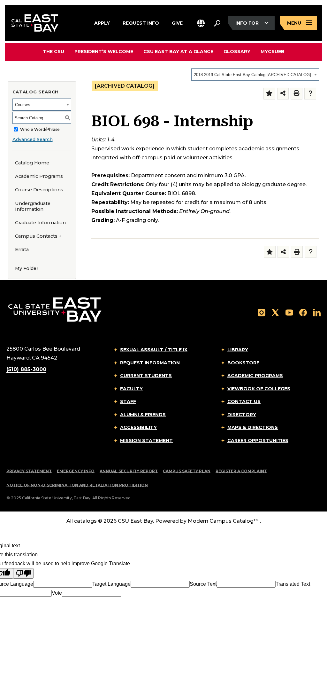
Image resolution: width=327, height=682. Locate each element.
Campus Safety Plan (186, 471)
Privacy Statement (29, 471)
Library (237, 350)
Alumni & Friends (143, 414)
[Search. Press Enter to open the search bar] (217, 23)
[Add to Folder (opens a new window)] (269, 93)
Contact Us (244, 401)
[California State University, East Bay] (54, 309)
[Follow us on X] (275, 312)
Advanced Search (32, 139)
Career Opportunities (257, 440)
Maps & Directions (252, 427)
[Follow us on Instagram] (261, 312)
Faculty (131, 389)
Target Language (111, 584)
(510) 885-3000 (26, 369)
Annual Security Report (129, 471)
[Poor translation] (23, 573)
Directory (241, 414)
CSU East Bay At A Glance (178, 51)
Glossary (237, 51)
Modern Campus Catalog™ (223, 521)
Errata (22, 249)
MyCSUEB (273, 51)
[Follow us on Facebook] (303, 312)
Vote (57, 593)
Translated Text (293, 584)
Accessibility (138, 427)
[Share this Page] (283, 93)
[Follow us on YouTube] (289, 312)
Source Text (203, 584)
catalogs (85, 521)
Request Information (150, 363)
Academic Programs (39, 176)
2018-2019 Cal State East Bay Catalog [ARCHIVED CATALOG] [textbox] (252, 74)
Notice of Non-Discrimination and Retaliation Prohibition (77, 485)
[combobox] (255, 74)
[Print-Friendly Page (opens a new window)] (296, 93)
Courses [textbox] (22, 104)
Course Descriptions (39, 190)
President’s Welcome (103, 51)
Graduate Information (40, 223)
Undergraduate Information (32, 206)
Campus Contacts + (38, 236)
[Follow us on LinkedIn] (317, 312)
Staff (128, 401)
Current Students (146, 375)
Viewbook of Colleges (258, 389)
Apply (102, 22)
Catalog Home (32, 163)
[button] (200, 23)
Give (177, 22)
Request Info (141, 22)
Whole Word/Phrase (40, 129)
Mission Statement (146, 440)
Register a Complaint (241, 471)
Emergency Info (76, 471)
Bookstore (243, 363)
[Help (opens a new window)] (310, 93)
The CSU (53, 51)
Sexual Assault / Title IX (153, 350)
